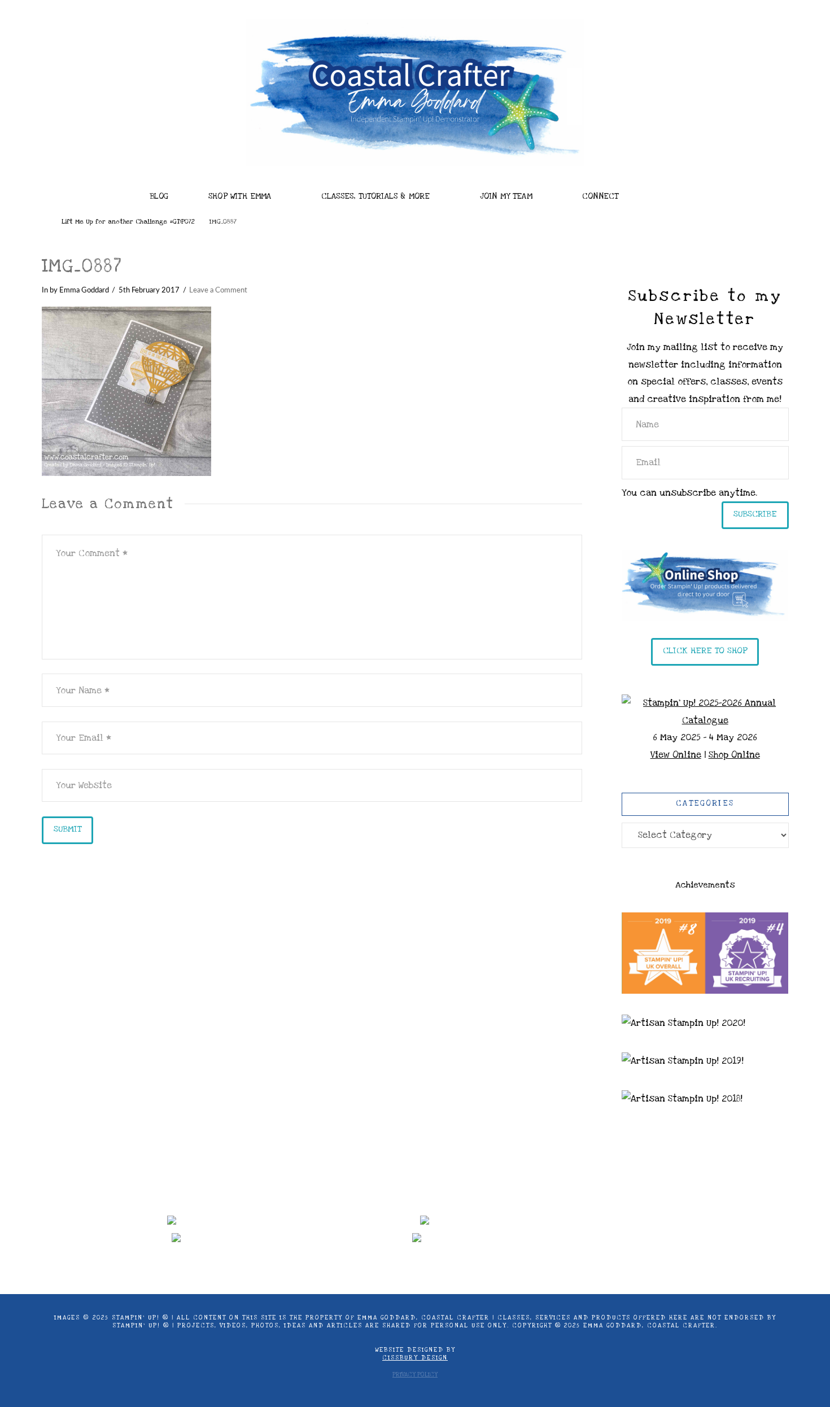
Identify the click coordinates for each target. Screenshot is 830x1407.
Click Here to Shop (705, 650)
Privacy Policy (415, 1375)
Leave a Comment (218, 290)
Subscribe (755, 513)
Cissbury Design (415, 1358)
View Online (675, 755)
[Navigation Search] (675, 193)
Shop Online (734, 755)
